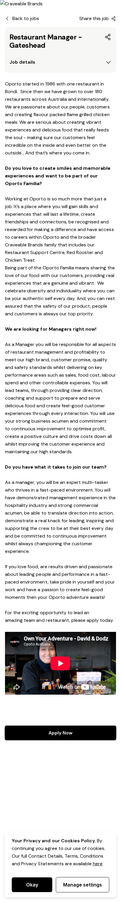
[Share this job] (108, 37)
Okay (32, 885)
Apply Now (60, 733)
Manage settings (82, 885)
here (97, 864)
